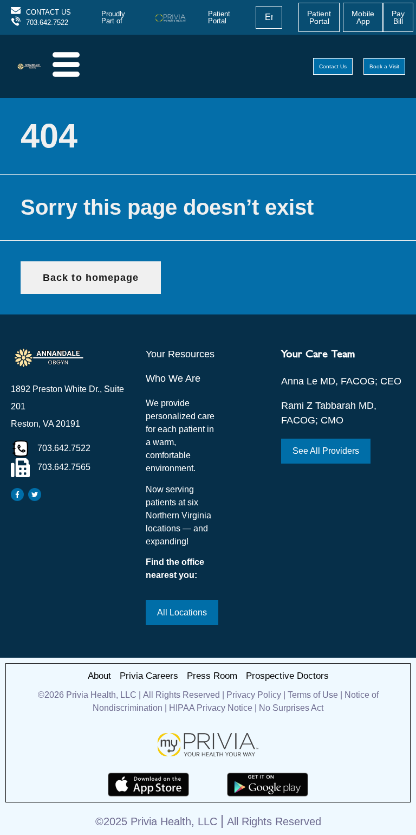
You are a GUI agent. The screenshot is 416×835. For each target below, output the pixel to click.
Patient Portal (219, 17)
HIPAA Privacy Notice (210, 707)
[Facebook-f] (17, 494)
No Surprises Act (291, 707)
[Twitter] (34, 494)
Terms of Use (313, 694)
